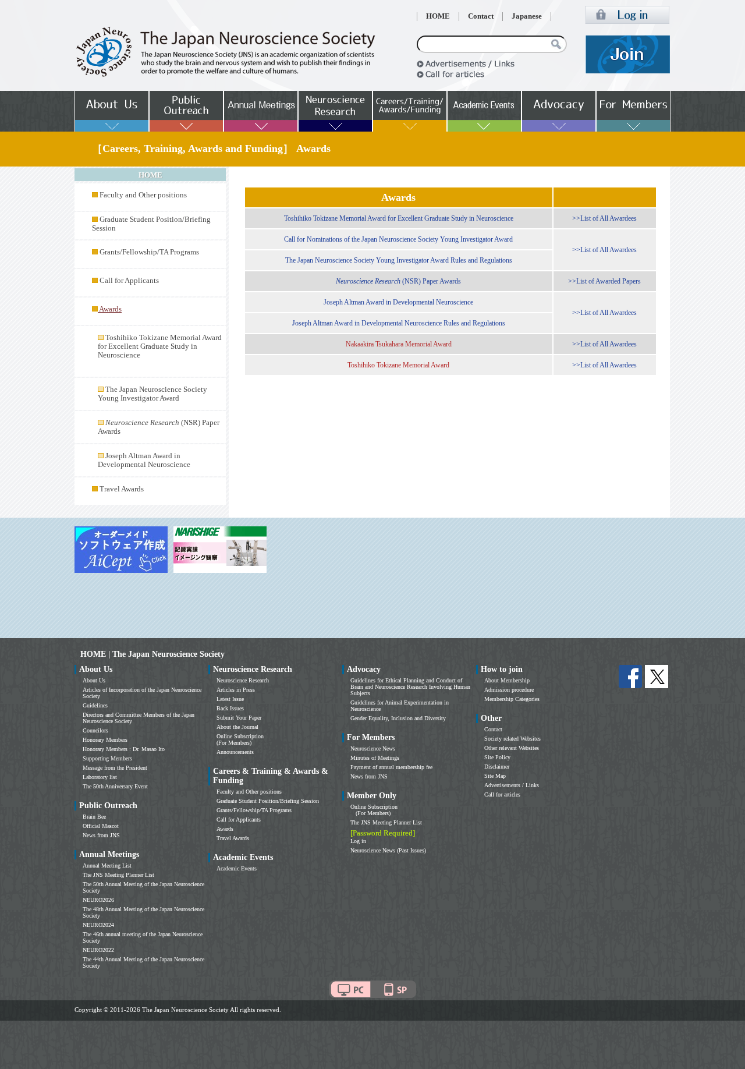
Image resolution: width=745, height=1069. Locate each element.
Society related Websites (512, 738)
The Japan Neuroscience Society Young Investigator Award (152, 393)
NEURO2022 (98, 950)
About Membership (507, 680)
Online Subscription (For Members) (240, 739)
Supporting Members (107, 758)
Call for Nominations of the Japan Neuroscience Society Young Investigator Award (398, 239)
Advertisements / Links (511, 785)
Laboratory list (100, 777)
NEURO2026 (98, 900)
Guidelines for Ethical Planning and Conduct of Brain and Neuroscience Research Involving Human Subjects (410, 686)
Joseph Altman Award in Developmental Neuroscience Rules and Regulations (398, 323)
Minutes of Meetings (374, 758)
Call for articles (502, 794)
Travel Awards (122, 489)
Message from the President (115, 767)
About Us (94, 680)
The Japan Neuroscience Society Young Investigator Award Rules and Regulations (398, 260)
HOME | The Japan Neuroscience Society (152, 654)
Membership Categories (512, 699)
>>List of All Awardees (604, 218)
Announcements (235, 752)
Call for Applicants (129, 281)
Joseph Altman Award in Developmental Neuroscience (144, 460)
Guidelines (95, 705)
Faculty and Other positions (143, 195)
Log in (358, 841)
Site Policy (497, 757)
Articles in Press (236, 689)
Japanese (527, 16)
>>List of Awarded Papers (604, 281)
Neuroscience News (372, 748)
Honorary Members (105, 740)
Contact (481, 16)
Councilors (95, 730)
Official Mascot (101, 826)
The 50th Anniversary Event (115, 786)
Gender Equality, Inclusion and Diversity (398, 718)
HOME (438, 16)
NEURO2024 (98, 925)
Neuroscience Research (243, 680)
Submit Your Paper (239, 717)
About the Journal (237, 727)
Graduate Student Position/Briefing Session (268, 801)
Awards (225, 829)
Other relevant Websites (511, 748)
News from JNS (101, 835)
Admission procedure (509, 689)
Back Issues (230, 708)
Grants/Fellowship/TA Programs (149, 252)
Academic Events (237, 868)
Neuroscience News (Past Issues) (388, 850)
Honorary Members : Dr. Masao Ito (124, 749)
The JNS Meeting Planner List (118, 875)
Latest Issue (230, 699)
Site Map (495, 776)
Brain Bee (94, 816)
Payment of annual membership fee (391, 767)
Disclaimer (496, 766)
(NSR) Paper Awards (398, 281)
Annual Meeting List (107, 865)
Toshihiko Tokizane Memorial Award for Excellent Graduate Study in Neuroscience (160, 346)
